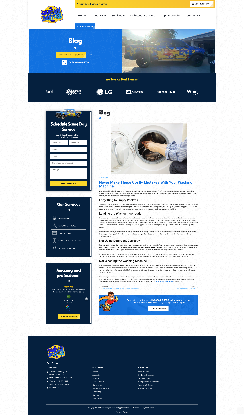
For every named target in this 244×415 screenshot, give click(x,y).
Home (82, 15)
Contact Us (193, 15)
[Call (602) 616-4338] (64, 62)
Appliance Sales (171, 15)
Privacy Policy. (122, 412)
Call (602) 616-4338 (79, 62)
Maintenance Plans (142, 15)
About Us (97, 15)
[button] (50, 298)
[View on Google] (69, 296)
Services (117, 15)
